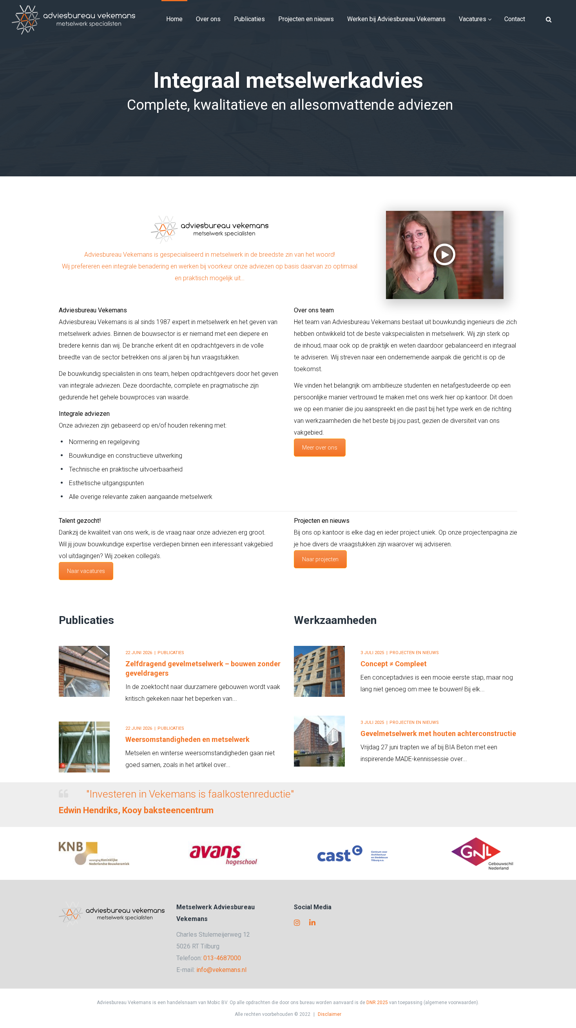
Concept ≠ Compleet (393, 664)
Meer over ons (319, 447)
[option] (170, 705)
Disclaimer (329, 1014)
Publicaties (86, 620)
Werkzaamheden (335, 620)
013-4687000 (222, 958)
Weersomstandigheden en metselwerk (187, 739)
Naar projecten (320, 559)
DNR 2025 (377, 1002)
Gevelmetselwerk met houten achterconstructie (438, 733)
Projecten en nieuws (414, 652)
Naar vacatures (86, 571)
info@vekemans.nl (221, 970)
